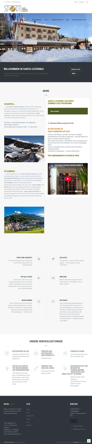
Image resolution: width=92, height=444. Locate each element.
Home (75, 2)
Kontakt (81, 2)
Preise (46, 20)
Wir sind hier (36, 20)
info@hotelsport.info (79, 429)
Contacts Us (75, 69)
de (87, 2)
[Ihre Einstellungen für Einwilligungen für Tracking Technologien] (89, 441)
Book (73, 73)
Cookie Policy (68, 442)
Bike (67, 20)
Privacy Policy (60, 442)
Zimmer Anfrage (57, 20)
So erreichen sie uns (79, 20)
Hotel (27, 20)
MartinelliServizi (84, 442)
